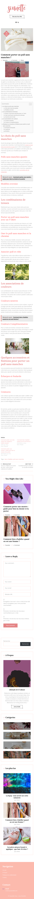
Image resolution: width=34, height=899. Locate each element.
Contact (5, 877)
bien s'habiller (8, 459)
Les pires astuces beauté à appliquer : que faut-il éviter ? (17, 848)
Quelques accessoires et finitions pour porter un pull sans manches (16, 125)
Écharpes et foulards (10, 127)
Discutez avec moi (17, 16)
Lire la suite (17, 706)
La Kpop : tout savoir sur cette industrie (17, 797)
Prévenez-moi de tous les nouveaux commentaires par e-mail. (14, 612)
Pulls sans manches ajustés (11, 108)
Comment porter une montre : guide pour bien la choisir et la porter (8, 450)
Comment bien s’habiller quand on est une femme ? (16, 540)
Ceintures (7, 129)
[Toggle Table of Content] (29, 104)
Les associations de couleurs (10, 118)
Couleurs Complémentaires (12, 122)
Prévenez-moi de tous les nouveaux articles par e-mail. (16, 619)
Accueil (4, 870)
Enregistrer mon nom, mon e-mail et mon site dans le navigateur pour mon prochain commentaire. (16, 603)
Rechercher (6, 641)
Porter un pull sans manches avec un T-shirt (15, 113)
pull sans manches (18, 459)
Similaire (7, 131)
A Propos (5, 872)
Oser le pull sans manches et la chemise (15, 115)
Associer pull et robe (10, 117)
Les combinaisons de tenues (10, 111)
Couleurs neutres (9, 120)
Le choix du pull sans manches (11, 106)
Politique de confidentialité (9, 875)
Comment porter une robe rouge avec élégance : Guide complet (7, 441)
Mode (22, 60)
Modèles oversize (9, 109)
